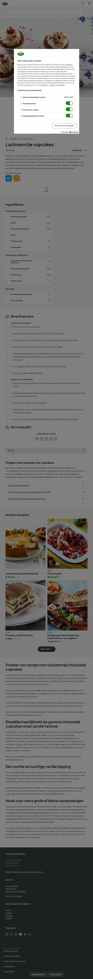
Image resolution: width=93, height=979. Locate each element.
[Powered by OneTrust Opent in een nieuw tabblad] (69, 132)
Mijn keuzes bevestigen (64, 126)
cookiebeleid (42, 85)
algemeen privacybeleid (57, 85)
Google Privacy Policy (25, 85)
